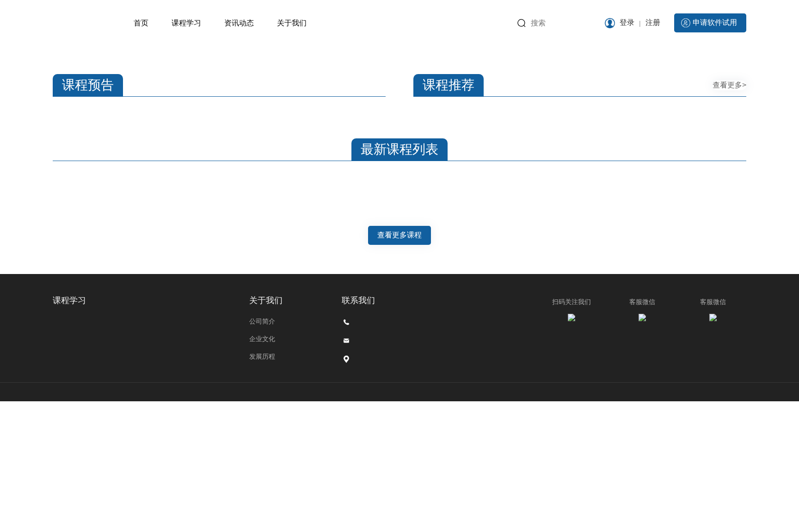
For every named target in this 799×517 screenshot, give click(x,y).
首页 (141, 23)
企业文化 (262, 339)
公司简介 (262, 321)
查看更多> (729, 85)
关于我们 (292, 23)
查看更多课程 (399, 235)
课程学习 (186, 23)
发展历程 (262, 356)
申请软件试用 (715, 22)
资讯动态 (239, 23)
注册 (652, 22)
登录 (627, 22)
